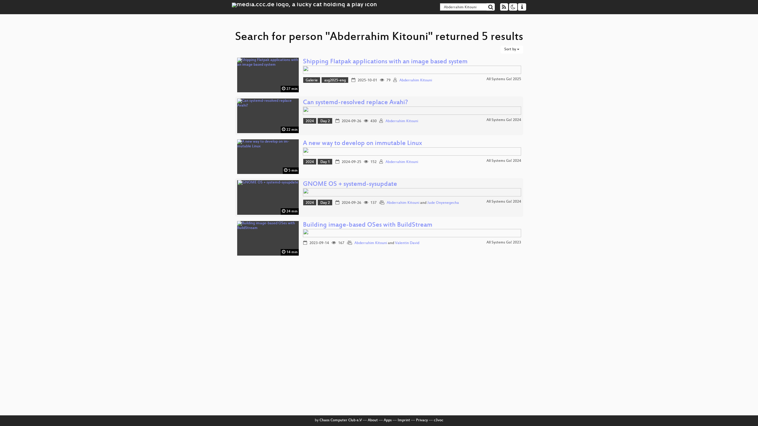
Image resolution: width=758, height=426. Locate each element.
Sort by (510, 49)
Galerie (312, 80)
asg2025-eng (335, 80)
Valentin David (407, 243)
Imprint (404, 420)
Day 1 (325, 162)
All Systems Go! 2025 (503, 79)
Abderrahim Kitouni (415, 80)
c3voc (438, 420)
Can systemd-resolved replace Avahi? (355, 102)
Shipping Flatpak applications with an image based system (385, 62)
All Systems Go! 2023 (503, 243)
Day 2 (325, 121)
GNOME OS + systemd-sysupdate (350, 184)
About (373, 420)
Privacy (422, 420)
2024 (310, 121)
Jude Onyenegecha (443, 203)
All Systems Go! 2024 (503, 120)
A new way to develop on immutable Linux (362, 143)
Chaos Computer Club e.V (340, 420)
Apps (388, 420)
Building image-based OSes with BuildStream (367, 225)
